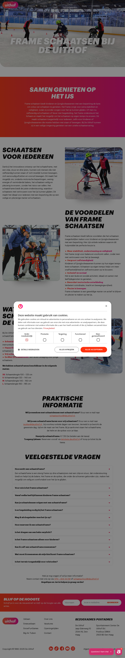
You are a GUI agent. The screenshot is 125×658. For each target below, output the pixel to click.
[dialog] (62, 329)
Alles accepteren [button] (93, 349)
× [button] (106, 306)
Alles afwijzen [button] (66, 349)
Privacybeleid (49, 328)
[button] (28, 349)
